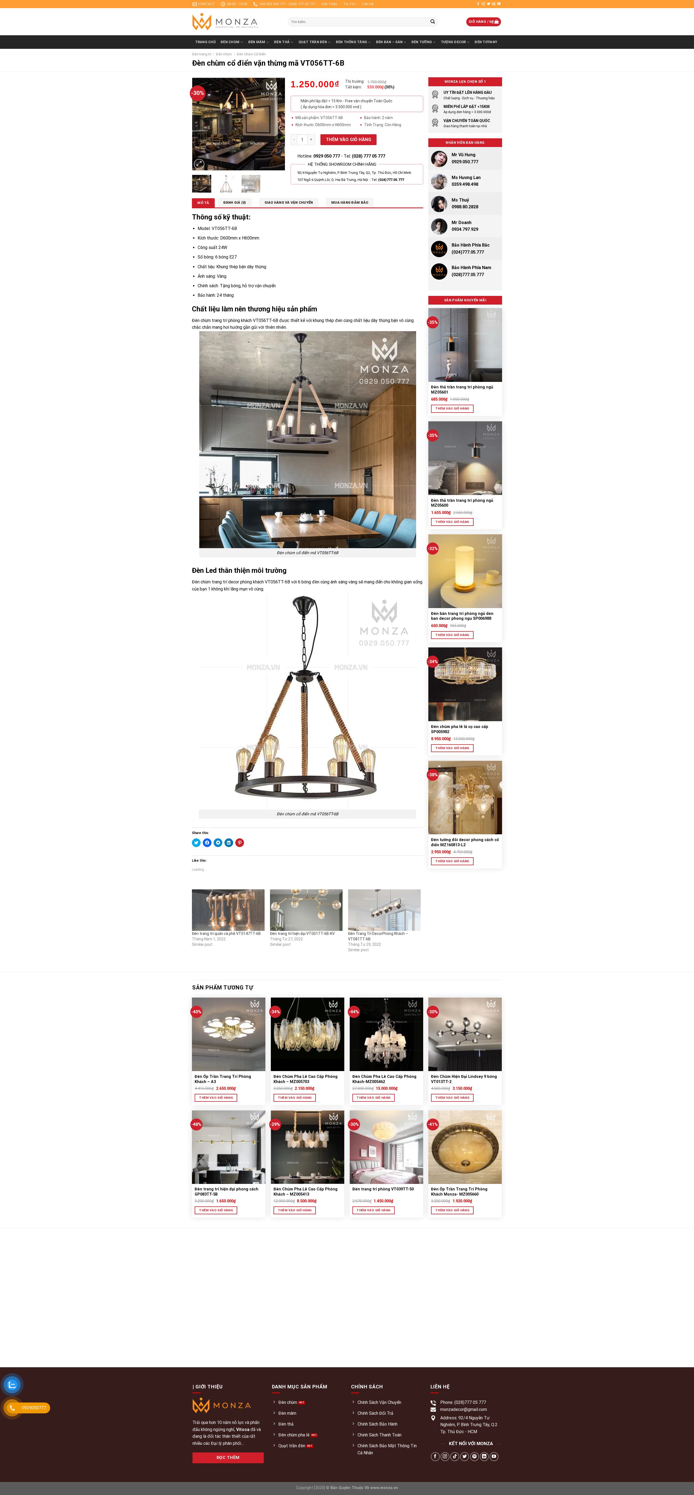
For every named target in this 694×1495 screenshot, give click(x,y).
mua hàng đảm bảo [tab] (349, 202)
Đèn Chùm (230, 42)
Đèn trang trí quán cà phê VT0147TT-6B (226, 933)
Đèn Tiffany (486, 42)
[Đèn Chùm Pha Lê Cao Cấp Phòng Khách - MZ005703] (307, 1034)
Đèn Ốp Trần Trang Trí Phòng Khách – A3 (223, 1079)
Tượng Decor (453, 42)
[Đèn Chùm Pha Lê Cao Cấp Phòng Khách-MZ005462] (386, 1034)
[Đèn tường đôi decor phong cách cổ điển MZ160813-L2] (465, 798)
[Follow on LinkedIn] (484, 1456)
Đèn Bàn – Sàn (389, 42)
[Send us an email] (493, 4)
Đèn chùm (224, 54)
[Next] (276, 124)
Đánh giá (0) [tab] (234, 202)
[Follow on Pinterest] (474, 1456)
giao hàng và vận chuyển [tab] (289, 202)
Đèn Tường (422, 42)
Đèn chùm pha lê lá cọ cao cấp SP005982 (459, 729)
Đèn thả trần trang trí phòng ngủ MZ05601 (462, 390)
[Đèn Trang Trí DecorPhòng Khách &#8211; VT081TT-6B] (384, 910)
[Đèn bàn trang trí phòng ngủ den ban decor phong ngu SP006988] (465, 571)
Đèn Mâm (256, 42)
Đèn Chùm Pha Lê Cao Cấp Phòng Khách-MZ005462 (384, 1079)
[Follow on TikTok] (454, 1456)
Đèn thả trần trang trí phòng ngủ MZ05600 (462, 503)
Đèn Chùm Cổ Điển (251, 54)
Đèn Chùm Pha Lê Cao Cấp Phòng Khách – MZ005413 (306, 1192)
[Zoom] (199, 164)
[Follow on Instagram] (483, 4)
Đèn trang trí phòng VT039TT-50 (383, 1189)
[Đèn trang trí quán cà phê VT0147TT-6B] (228, 910)
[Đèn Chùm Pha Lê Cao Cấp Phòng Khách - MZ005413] (307, 1147)
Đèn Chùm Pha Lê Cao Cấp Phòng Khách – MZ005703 (306, 1079)
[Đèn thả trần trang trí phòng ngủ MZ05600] (465, 458)
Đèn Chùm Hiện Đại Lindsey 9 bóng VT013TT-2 (464, 1079)
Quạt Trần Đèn (312, 42)
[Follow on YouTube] (498, 4)
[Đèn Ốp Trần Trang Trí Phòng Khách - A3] (228, 1034)
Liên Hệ (368, 4)
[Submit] (432, 22)
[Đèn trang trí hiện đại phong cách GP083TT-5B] (228, 1147)
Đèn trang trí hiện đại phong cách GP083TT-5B (226, 1192)
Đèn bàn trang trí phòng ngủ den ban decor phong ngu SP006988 (462, 616)
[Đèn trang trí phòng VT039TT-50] (386, 1147)
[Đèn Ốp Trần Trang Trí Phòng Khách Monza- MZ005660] (465, 1147)
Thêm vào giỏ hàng (348, 139)
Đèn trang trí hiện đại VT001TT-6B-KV (302, 933)
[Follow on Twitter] (488, 4)
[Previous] (200, 124)
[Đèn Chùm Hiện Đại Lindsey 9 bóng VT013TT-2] (465, 1034)
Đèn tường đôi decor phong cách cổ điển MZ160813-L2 (465, 842)
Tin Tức (349, 4)
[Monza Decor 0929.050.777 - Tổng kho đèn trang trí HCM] (236, 21)
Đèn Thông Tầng (351, 42)
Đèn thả (282, 42)
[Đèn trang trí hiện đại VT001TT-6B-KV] (306, 910)
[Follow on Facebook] (478, 4)
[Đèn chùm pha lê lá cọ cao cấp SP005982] (465, 684)
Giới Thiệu (329, 4)
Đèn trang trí (201, 54)
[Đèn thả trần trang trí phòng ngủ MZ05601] (465, 345)
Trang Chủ (205, 42)
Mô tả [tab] (203, 203)
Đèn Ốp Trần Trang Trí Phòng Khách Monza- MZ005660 (459, 1192)
